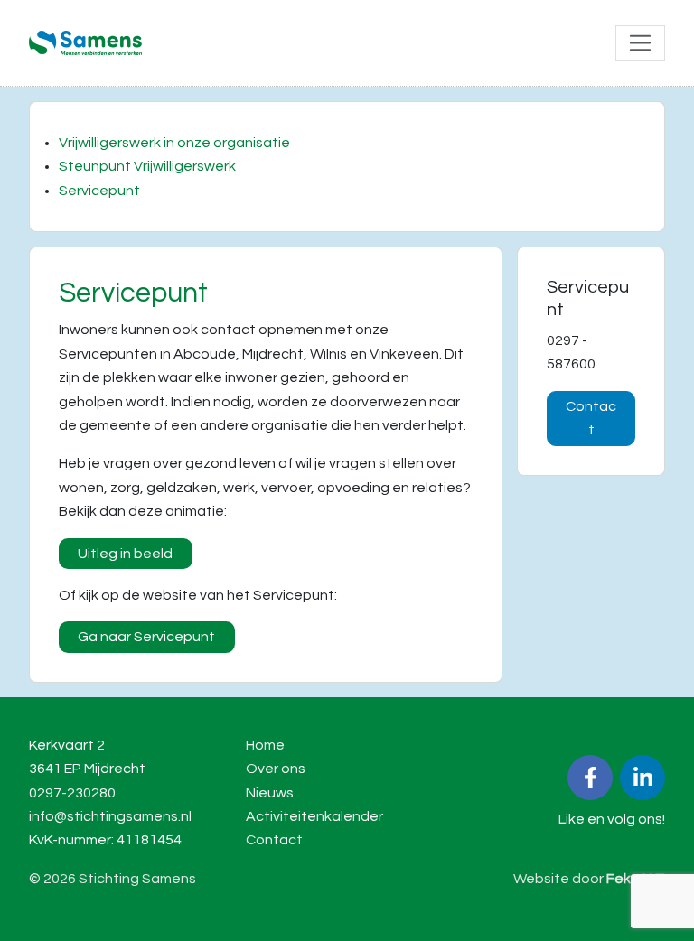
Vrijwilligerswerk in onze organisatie (174, 142)
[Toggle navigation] (640, 43)
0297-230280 (72, 793)
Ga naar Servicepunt (146, 636)
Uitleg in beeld (125, 553)
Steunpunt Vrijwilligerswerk (147, 166)
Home (265, 745)
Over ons (275, 768)
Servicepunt (99, 190)
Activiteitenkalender (314, 816)
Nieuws (270, 793)
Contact (591, 418)
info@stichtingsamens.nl (110, 816)
